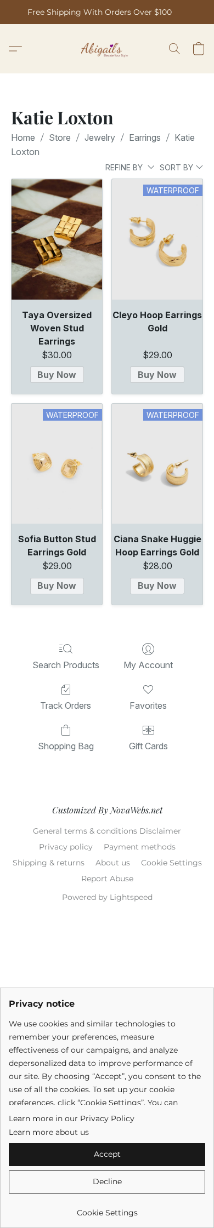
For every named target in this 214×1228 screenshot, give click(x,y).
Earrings (145, 137)
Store (60, 137)
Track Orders (65, 705)
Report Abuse (107, 878)
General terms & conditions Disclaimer (107, 831)
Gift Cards (148, 746)
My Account (148, 664)
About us (112, 863)
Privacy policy (66, 847)
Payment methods (140, 847)
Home (23, 137)
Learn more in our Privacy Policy (71, 1118)
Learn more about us (49, 1132)
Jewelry (100, 137)
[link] (107, 1208)
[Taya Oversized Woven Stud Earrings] (57, 239)
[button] (107, 48)
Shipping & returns (49, 863)
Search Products (65, 664)
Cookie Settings (171, 863)
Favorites (148, 705)
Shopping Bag (66, 746)
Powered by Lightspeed (107, 897)
